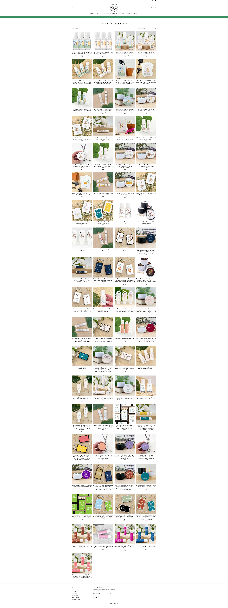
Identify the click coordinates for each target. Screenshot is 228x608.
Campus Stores (132, 13)
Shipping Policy (75, 595)
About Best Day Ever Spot (77, 587)
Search (73, 589)
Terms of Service (75, 597)
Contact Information (76, 599)
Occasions (106, 13)
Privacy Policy (75, 591)
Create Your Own (118, 13)
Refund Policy (75, 593)
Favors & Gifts (95, 13)
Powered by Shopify (114, 603)
